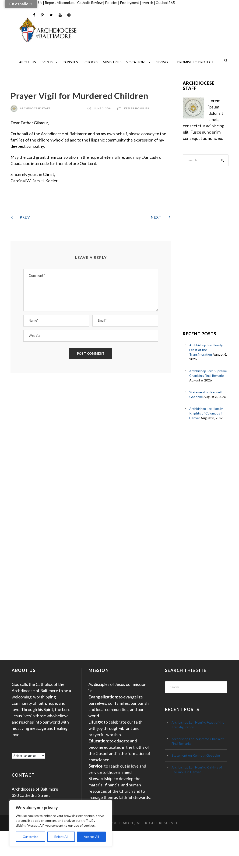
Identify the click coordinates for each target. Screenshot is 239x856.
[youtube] (60, 15)
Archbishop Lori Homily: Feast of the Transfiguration (206, 349)
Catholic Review (89, 2)
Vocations (136, 62)
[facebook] (34, 15)
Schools (90, 62)
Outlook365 (165, 2)
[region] (60, 823)
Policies (111, 2)
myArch (147, 2)
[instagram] (68, 15)
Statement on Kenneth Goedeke (196, 755)
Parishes (70, 62)
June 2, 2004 (103, 108)
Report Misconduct (60, 2)
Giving (162, 62)
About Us (27, 62)
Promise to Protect (195, 62)
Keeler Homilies (136, 108)
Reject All (61, 837)
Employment (129, 2)
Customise (31, 837)
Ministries (112, 62)
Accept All (91, 837)
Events (47, 62)
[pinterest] (42, 15)
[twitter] (51, 15)
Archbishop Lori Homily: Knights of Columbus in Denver (206, 413)
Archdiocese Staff (35, 108)
